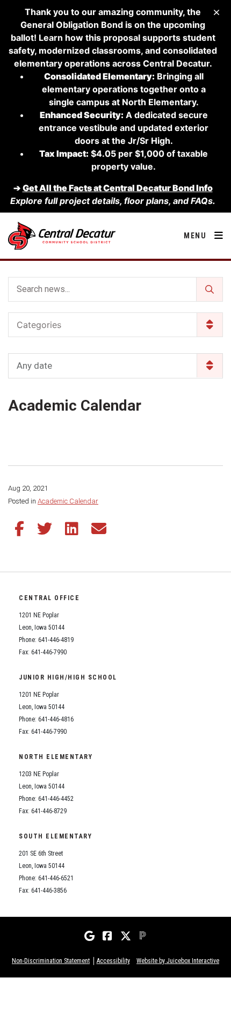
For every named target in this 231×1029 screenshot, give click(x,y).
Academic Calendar (68, 501)
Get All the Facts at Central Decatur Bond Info (118, 188)
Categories (39, 324)
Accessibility (113, 961)
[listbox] (115, 365)
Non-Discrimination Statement (51, 961)
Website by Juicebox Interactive (177, 961)
